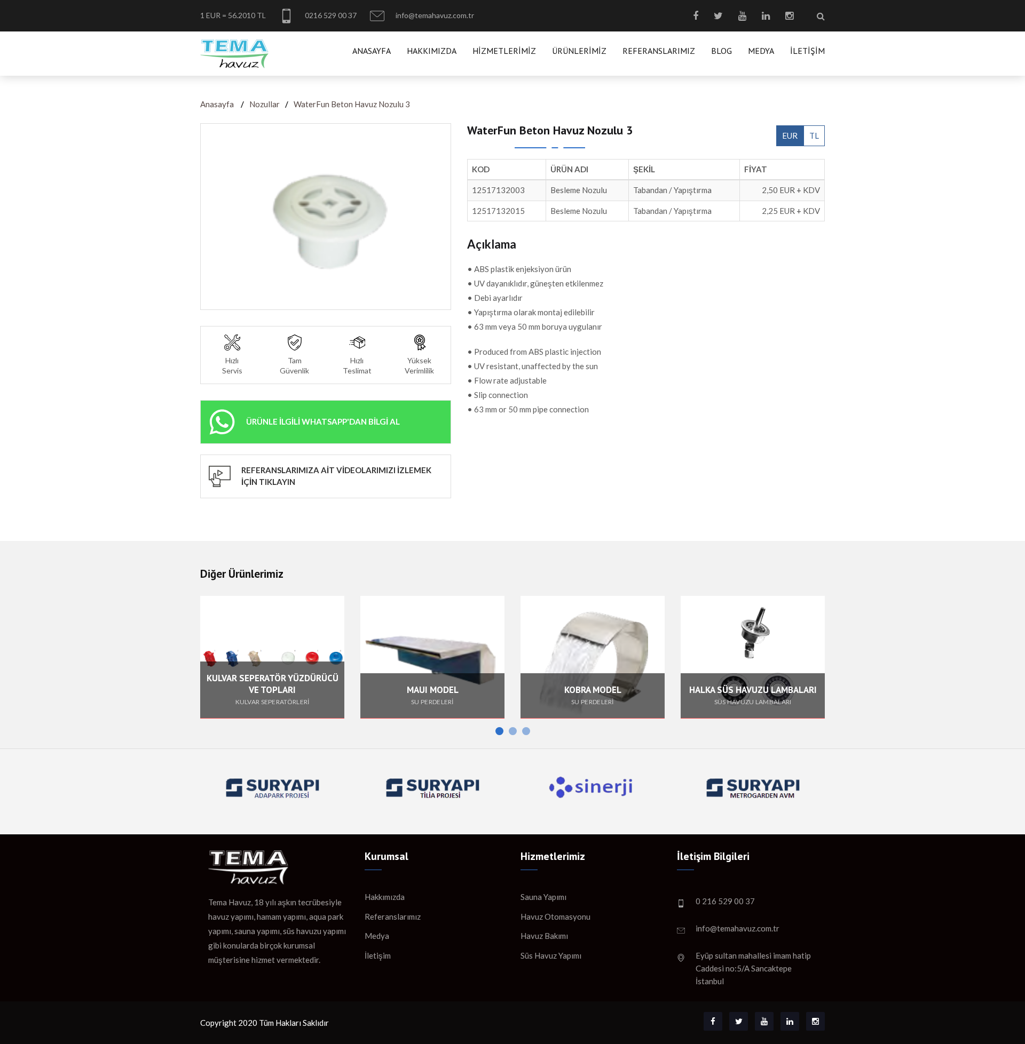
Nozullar (264, 104)
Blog (721, 50)
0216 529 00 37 (330, 15)
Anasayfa (371, 50)
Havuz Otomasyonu (555, 916)
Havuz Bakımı (544, 936)
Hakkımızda (431, 50)
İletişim (807, 50)
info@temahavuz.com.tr (434, 15)
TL (814, 135)
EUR (790, 135)
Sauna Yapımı (543, 897)
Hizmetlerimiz (504, 50)
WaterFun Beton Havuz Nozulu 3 (352, 104)
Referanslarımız (658, 50)
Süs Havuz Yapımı (551, 955)
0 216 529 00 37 (725, 901)
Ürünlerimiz (579, 50)
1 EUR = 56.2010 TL (233, 15)
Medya (761, 50)
